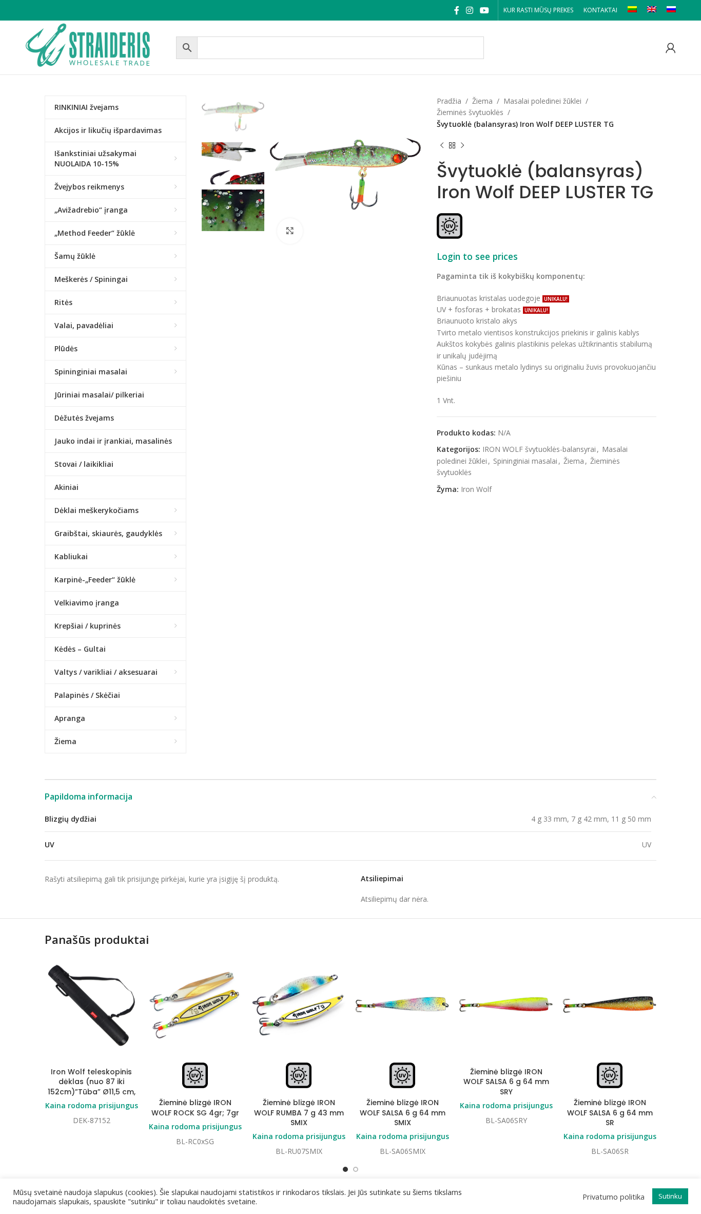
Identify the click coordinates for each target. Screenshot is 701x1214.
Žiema (482, 101)
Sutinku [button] (670, 1196)
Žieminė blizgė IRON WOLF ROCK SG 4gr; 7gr (195, 1107)
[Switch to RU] (671, 10)
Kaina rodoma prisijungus (91, 1105)
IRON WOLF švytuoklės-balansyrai (539, 449)
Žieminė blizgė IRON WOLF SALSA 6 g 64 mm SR (610, 1112)
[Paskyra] (670, 47)
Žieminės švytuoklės (470, 112)
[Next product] (462, 145)
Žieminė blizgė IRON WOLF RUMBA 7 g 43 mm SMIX (299, 1112)
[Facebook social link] (456, 10)
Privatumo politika (613, 1196)
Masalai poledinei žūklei (542, 101)
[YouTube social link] (485, 10)
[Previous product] (442, 145)
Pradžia (449, 101)
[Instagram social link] (469, 10)
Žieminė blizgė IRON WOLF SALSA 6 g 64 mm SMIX (402, 1112)
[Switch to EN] (651, 10)
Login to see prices (477, 256)
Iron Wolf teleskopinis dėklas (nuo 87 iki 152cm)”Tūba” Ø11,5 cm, (91, 1082)
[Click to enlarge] (290, 231)
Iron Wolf (476, 489)
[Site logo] (98, 46)
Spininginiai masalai (525, 461)
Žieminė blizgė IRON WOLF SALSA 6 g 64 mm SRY (506, 1082)
